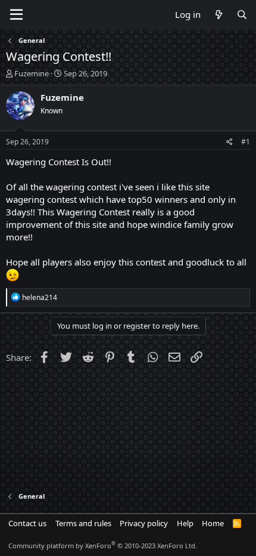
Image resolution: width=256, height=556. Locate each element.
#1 (245, 142)
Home (213, 523)
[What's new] (218, 15)
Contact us (27, 523)
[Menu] (16, 15)
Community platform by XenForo (102, 545)
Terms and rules (83, 523)
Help (185, 523)
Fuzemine (31, 73)
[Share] (229, 142)
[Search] (242, 15)
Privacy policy (144, 523)
